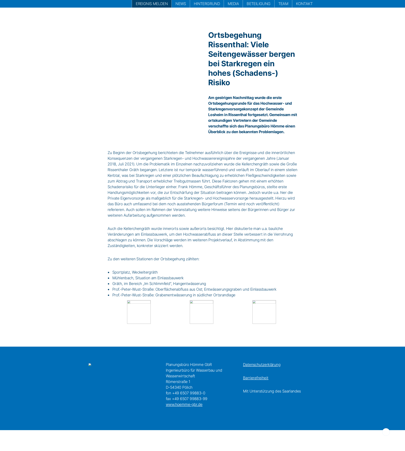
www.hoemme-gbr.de (184, 404)
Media (233, 3)
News (180, 3)
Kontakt (304, 3)
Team (283, 3)
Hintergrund (207, 3)
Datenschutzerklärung (261, 364)
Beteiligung (258, 3)
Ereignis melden (152, 3)
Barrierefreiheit (255, 378)
